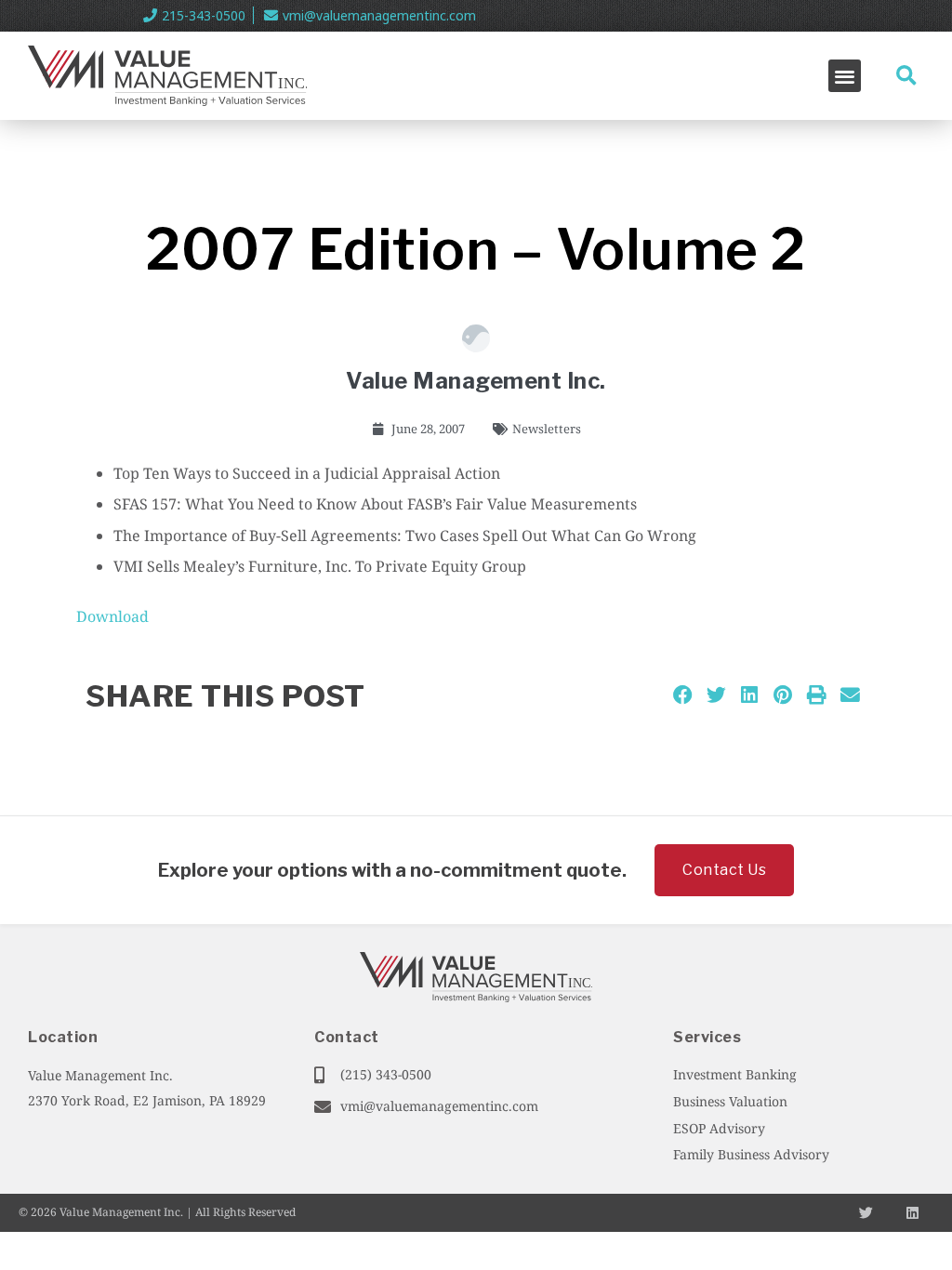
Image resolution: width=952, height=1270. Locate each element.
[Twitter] (866, 1213)
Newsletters (546, 428)
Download (112, 616)
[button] (844, 76)
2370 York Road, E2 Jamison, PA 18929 (147, 1100)
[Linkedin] (912, 1213)
